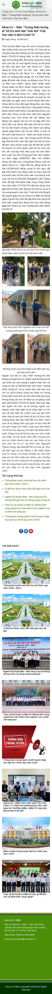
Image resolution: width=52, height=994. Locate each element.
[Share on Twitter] (26, 531)
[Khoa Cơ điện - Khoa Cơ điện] (27, 4)
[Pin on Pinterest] (31, 531)
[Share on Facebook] (21, 531)
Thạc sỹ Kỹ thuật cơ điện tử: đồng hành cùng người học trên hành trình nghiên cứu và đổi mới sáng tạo (27, 508)
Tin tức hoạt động (24, 11)
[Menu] (3, 4)
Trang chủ (7, 11)
